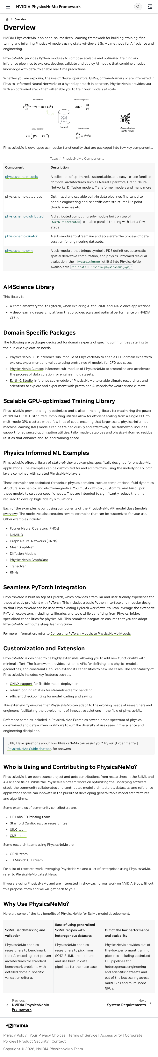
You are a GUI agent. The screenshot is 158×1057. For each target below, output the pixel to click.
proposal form (21, 889)
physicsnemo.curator (21, 236)
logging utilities (33, 690)
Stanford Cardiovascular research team (40, 823)
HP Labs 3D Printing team (30, 817)
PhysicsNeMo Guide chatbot (29, 749)
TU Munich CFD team (26, 860)
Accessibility (111, 1035)
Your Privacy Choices (47, 1035)
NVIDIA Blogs (132, 883)
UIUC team (18, 829)
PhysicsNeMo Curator (26, 369)
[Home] (7, 19)
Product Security (34, 1041)
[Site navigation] (8, 6)
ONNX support (21, 684)
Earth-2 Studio (21, 380)
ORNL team (19, 854)
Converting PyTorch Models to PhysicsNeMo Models (90, 633)
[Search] (138, 6)
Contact (59, 1041)
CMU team (18, 836)
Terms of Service (83, 1035)
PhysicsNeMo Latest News (36, 874)
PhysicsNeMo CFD (24, 357)
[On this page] (150, 6)
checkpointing (35, 696)
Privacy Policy (15, 1035)
